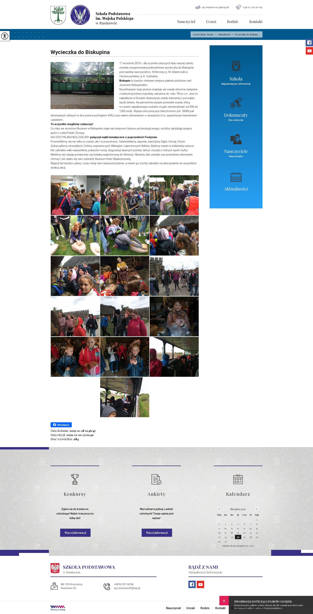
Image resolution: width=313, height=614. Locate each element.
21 (251, 532)
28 (250, 537)
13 (244, 528)
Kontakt (255, 22)
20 (244, 532)
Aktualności (222, 34)
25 (232, 537)
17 (225, 532)
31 (225, 541)
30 (219, 541)
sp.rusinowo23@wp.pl (215, 7)
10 (225, 528)
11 (232, 528)
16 (219, 532)
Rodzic (233, 22)
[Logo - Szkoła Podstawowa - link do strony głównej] (94, 15)
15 (257, 528)
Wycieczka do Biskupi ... (246, 34)
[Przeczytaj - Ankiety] (156, 479)
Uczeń (211, 22)
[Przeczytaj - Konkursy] (75, 479)
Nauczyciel (186, 22)
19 (238, 532)
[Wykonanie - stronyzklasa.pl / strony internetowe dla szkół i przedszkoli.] (58, 608)
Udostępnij (63, 425)
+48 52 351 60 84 (252, 7)
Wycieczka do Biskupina (80, 52)
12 (238, 528)
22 (257, 532)
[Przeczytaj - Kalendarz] (238, 479)
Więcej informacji (75, 532)
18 (232, 532)
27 (244, 537)
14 (251, 528)
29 (257, 537)
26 (238, 537)
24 (225, 537)
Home (210, 34)
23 (219, 537)
